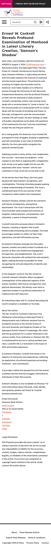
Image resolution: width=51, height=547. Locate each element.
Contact (45, 543)
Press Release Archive (29, 532)
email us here (8, 405)
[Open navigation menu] (4, 22)
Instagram (7, 422)
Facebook (6, 412)
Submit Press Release (16, 537)
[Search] (35, 22)
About (14, 532)
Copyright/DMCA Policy (13, 543)
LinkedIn (6, 419)
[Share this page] (47, 22)
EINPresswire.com (35, 64)
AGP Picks (6, 4)
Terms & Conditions (36, 537)
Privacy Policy (32, 543)
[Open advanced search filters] (41, 22)
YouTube (6, 425)
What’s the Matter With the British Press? (25, 4)
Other (4, 429)
